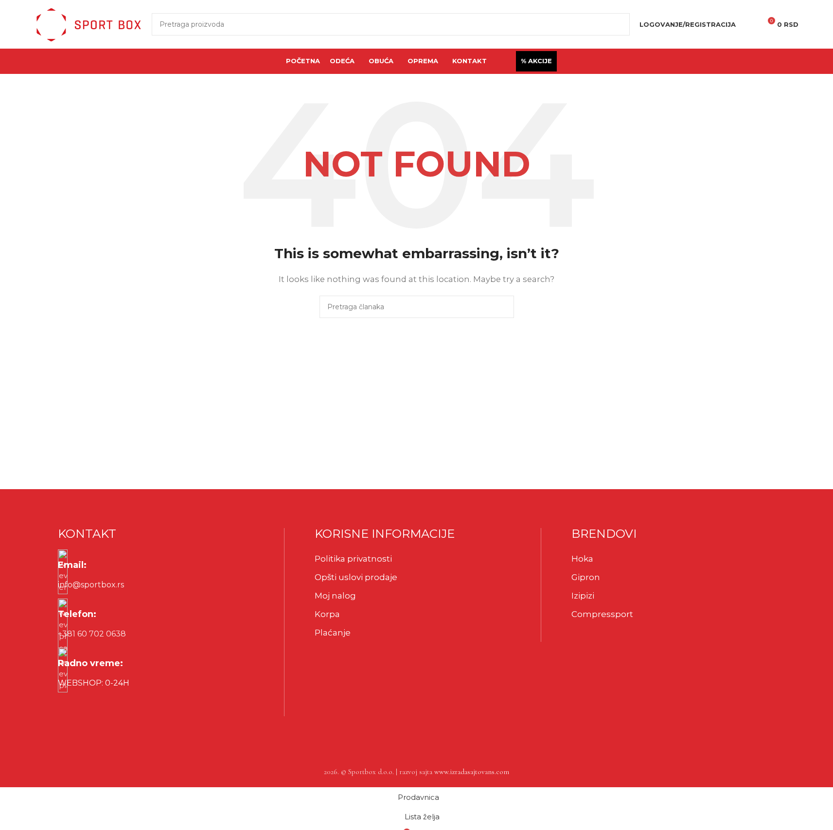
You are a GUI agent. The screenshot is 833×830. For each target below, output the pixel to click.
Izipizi (582, 595)
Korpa (327, 614)
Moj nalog (335, 595)
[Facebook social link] (67, 706)
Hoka (582, 559)
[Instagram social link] (92, 706)
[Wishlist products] (749, 24)
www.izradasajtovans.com (471, 771)
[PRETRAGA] (618, 24)
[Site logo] (88, 23)
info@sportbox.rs (91, 584)
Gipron (585, 577)
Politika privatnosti (353, 559)
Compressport (602, 614)
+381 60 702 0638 (92, 633)
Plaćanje (333, 632)
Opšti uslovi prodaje (356, 577)
